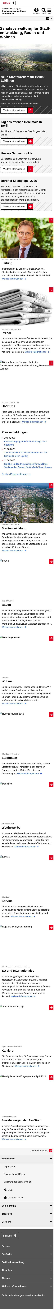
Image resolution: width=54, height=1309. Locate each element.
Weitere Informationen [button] (14, 1286)
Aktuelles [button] (7, 1270)
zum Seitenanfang (39, 1150)
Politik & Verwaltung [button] (13, 1262)
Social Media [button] (9, 1205)
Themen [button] (6, 1278)
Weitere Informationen (14, 110)
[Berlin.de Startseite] (9, 3)
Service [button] (6, 1246)
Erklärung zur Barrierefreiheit (18, 1182)
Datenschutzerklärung (14, 1174)
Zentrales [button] (7, 1214)
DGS (10, 1190)
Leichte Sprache (15, 1198)
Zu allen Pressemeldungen (15, 474)
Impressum (9, 1166)
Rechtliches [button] (8, 1158)
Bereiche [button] (6, 1222)
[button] (49, 18)
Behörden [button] (7, 1254)
